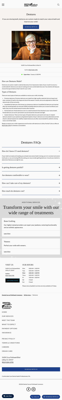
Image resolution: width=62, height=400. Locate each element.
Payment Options (9, 328)
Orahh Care (7, 351)
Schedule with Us (31, 27)
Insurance (6, 333)
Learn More (7, 233)
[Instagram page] (33, 389)
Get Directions (12, 280)
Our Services (7, 316)
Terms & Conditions (11, 343)
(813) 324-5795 (33, 70)
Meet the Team (8, 320)
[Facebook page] (28, 389)
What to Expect (9, 324)
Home (4, 312)
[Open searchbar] (58, 4)
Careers (5, 347)
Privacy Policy (8, 339)
